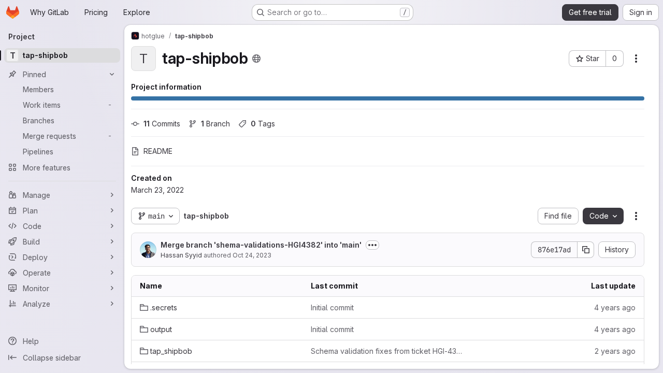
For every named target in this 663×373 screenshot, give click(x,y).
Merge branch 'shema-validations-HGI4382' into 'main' (261, 244)
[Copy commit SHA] (586, 249)
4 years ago (615, 307)
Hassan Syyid (181, 255)
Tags (263, 123)
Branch (215, 123)
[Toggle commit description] (372, 245)
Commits (161, 123)
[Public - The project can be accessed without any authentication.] (256, 58)
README (157, 151)
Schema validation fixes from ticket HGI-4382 (388, 351)
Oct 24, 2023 (252, 255)
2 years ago (615, 351)
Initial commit (332, 307)
